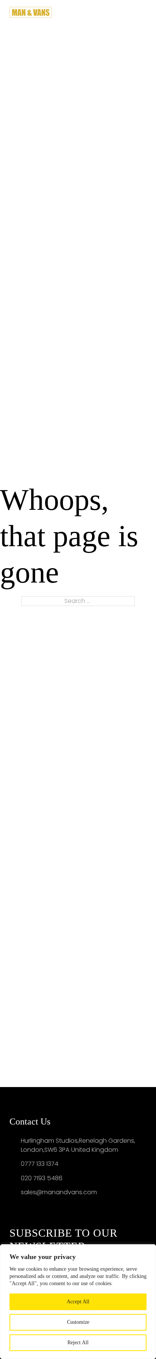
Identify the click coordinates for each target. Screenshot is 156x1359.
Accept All (78, 1301)
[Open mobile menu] (143, 12)
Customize (78, 1322)
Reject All (78, 1342)
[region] (78, 1301)
